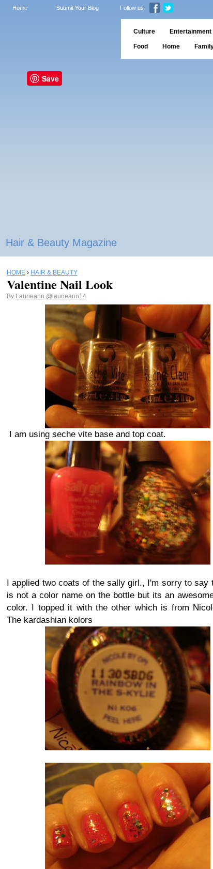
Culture (144, 31)
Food (140, 46)
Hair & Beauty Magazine (61, 242)
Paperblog (57, 39)
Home (19, 8)
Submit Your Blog (77, 8)
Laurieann (30, 296)
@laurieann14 (66, 296)
